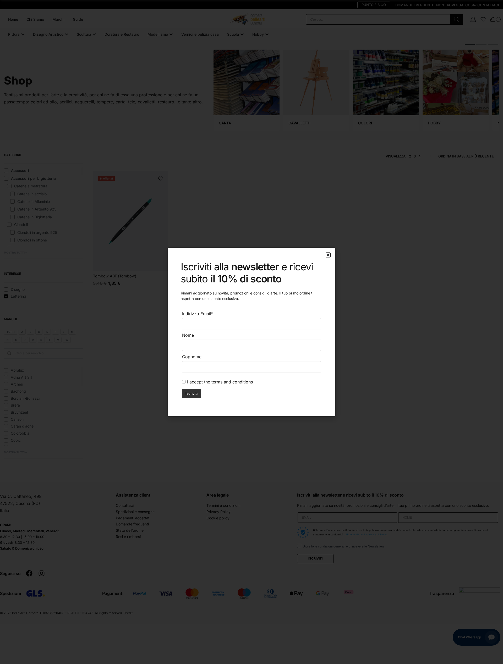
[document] (251, 332)
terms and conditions (232, 381)
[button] (328, 255)
